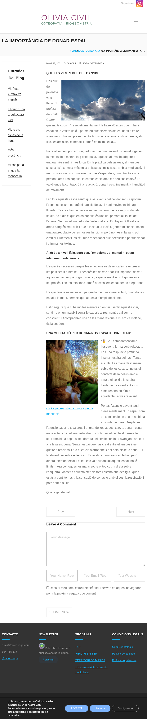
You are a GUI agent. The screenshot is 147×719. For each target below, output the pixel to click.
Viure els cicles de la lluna (15, 135)
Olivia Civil (70, 63)
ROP (78, 646)
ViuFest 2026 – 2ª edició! (14, 94)
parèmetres (14, 715)
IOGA (81, 50)
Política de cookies (123, 653)
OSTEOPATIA (93, 50)
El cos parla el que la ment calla (16, 170)
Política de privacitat (124, 660)
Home (73, 50)
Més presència (14, 152)
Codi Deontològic (122, 646)
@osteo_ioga (10, 658)
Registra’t (48, 659)
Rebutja (100, 708)
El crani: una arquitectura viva (16, 115)
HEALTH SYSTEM (86, 653)
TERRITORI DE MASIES (90, 660)
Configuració (125, 708)
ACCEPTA (76, 708)
